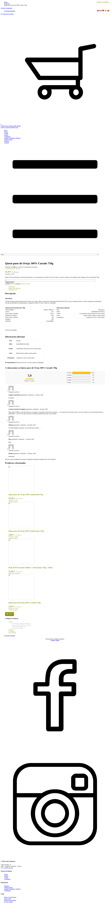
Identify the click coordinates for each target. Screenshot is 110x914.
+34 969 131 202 (8, 868)
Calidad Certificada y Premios (12, 138)
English (57, 640)
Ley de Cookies (8, 902)
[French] (101, 11)
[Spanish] (108, 11)
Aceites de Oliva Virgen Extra (19, 626)
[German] (103, 11)
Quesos (6, 135)
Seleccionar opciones (14, 573)
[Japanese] (106, 11)
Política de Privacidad (10, 900)
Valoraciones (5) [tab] (13, 290)
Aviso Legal (7, 898)
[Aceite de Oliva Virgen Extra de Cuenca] (9, 11)
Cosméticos (7, 136)
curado (28, 284)
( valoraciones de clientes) (12, 268)
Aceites (6, 133)
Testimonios (7, 890)
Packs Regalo (12, 632)
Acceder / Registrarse (6, 8)
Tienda (6, 132)
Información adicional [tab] (14, 288)
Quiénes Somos (8, 139)
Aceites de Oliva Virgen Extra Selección (21, 623)
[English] (98, 11)
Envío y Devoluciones (10, 897)
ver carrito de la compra (7, 14)
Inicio (5, 130)
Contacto (6, 142)
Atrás (10, 614)
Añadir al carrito (10, 282)
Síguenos (6, 141)
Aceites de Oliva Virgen (17, 628)
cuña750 (23, 284)
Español (53, 640)
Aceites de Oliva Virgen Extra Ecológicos (21, 625)
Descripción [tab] (12, 286)
